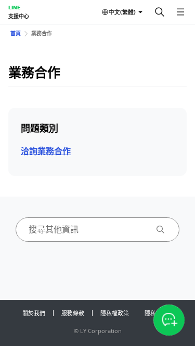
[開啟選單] (180, 12)
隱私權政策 (114, 313)
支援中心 (18, 16)
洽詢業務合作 (46, 151)
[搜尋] (159, 12)
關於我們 (33, 313)
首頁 (15, 33)
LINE (14, 7)
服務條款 (72, 313)
